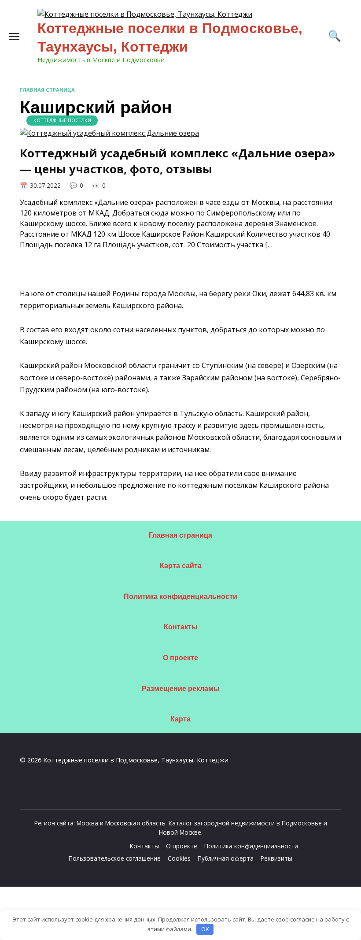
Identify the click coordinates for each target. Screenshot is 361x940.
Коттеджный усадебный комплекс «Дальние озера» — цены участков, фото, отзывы (177, 161)
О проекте (180, 657)
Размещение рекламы (181, 688)
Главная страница (47, 89)
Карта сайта (181, 565)
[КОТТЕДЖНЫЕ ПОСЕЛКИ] (109, 133)
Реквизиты (276, 858)
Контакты (181, 627)
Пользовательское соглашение (115, 858)
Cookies (179, 858)
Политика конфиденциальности (180, 596)
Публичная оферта (226, 858)
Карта (180, 719)
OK (205, 929)
